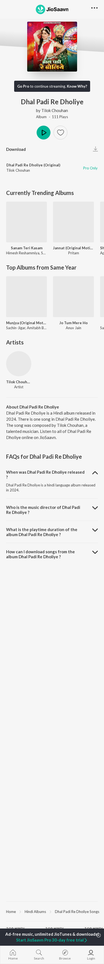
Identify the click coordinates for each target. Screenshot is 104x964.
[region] (52, 911)
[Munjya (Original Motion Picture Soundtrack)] (26, 296)
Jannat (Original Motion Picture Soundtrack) (73, 248)
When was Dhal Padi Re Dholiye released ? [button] (45, 475)
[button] (60, 132)
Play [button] (43, 132)
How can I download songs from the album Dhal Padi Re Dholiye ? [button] (40, 554)
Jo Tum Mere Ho (73, 323)
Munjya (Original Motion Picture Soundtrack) (26, 323)
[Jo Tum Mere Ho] (73, 296)
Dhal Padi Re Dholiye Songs (77, 911)
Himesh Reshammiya (22, 253)
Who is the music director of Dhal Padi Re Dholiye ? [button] (43, 510)
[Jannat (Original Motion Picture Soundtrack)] (73, 222)
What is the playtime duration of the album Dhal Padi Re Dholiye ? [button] (41, 532)
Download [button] (16, 149)
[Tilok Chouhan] (18, 363)
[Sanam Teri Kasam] (26, 222)
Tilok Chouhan (54, 110)
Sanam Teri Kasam (26, 248)
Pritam (73, 253)
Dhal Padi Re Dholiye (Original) (33, 165)
